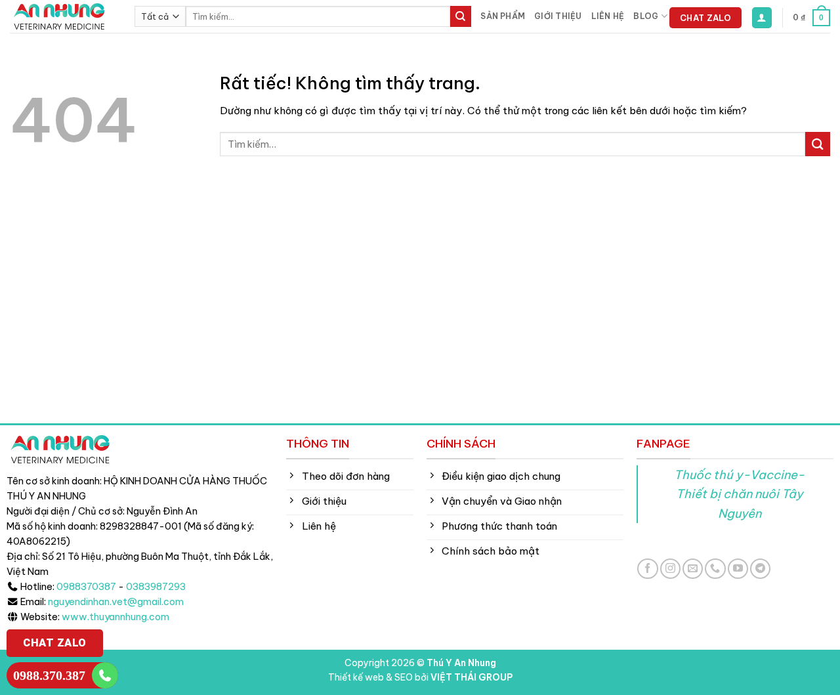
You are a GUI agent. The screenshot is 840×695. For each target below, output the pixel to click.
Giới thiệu (557, 16)
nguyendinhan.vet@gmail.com (116, 602)
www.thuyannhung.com (115, 617)
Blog (645, 16)
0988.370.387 (49, 675)
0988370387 (86, 587)
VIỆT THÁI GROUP (471, 677)
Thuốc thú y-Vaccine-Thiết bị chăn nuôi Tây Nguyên (739, 493)
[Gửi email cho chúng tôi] (692, 568)
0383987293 (156, 587)
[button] (762, 17)
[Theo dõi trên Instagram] (670, 568)
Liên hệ (608, 16)
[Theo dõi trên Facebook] (647, 568)
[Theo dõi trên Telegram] (760, 568)
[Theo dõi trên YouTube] (738, 568)
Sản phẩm (502, 16)
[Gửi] (460, 16)
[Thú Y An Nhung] (62, 16)
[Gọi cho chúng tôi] (715, 568)
